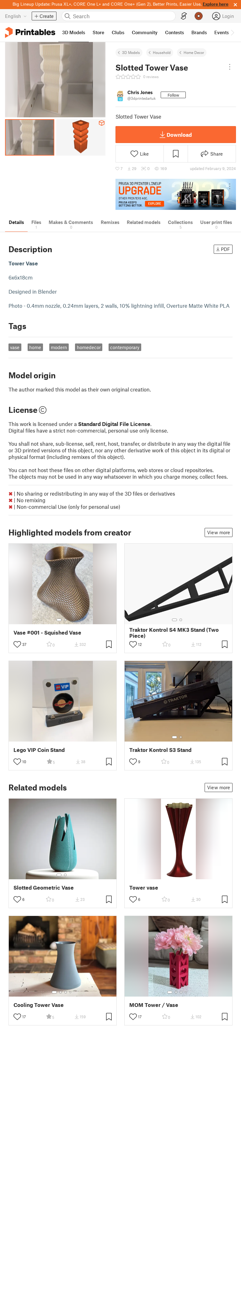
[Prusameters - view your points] (199, 16)
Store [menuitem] (98, 32)
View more (218, 532)
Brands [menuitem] (199, 32)
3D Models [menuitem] (73, 32)
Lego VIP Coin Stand (39, 750)
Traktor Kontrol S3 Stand (160, 750)
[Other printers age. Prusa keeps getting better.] (175, 194)
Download (179, 134)
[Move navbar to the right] (232, 32)
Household (162, 52)
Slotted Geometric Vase (43, 888)
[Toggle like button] (17, 644)
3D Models (131, 52)
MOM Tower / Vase (153, 1005)
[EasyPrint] (184, 16)
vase (14, 347)
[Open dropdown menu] (229, 67)
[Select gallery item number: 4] (70, 992)
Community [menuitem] (145, 32)
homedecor (89, 347)
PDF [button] (225, 249)
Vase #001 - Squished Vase (47, 633)
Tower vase (143, 888)
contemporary (124, 347)
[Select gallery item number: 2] (65, 620)
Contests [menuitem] (174, 32)
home (35, 347)
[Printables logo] (30, 32)
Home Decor (194, 52)
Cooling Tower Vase (38, 1005)
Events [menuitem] (221, 32)
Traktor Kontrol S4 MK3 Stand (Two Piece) (174, 633)
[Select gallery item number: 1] (59, 620)
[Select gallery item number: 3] (65, 992)
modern (59, 347)
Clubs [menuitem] (118, 32)
